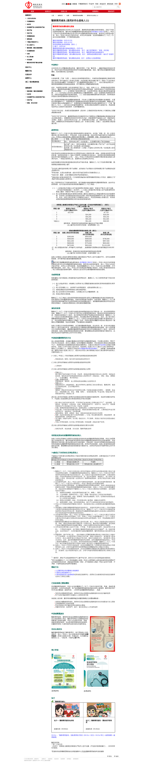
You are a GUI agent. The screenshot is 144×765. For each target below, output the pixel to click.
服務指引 (48, 11)
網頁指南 (110, 4)
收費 (68, 15)
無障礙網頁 (75, 758)
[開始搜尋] (118, 6)
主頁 (63, 4)
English (91, 4)
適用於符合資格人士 (92, 15)
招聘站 (79, 11)
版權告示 (44, 758)
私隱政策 (50, 758)
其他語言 (103, 4)
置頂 (110, 756)
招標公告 (64, 11)
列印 (116, 4)
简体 (96, 4)
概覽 (32, 11)
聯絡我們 (111, 11)
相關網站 (95, 11)
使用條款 (69, 758)
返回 (117, 756)
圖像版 (74, 4)
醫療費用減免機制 (78, 15)
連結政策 (56, 758)
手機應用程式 (83, 4)
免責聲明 (63, 758)
